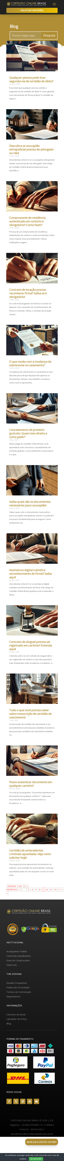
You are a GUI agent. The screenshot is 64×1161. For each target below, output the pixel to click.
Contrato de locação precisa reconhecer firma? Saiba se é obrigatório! (28, 293)
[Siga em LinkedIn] (29, 1101)
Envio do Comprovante (18, 960)
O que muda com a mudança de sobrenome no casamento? (30, 363)
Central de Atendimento (18, 955)
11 (60, 889)
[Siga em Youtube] (36, 1101)
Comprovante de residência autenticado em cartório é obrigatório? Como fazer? (27, 221)
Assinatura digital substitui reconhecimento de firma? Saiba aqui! (30, 573)
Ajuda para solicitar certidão (42, 1141)
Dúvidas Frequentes (16, 982)
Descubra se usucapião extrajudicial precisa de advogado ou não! (31, 149)
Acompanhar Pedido (16, 951)
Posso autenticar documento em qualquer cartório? (30, 784)
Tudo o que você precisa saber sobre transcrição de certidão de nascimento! (30, 713)
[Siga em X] (16, 1101)
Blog (8, 1023)
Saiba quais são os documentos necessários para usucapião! (29, 503)
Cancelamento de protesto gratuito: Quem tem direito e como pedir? (28, 433)
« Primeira (17, 888)
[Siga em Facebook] (9, 1101)
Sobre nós (11, 964)
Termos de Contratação (18, 991)
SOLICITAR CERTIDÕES (32, 10)
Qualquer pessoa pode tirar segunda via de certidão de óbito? (31, 79)
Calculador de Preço (16, 1018)
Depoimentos (13, 996)
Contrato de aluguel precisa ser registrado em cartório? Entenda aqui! (30, 645)
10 (55, 889)
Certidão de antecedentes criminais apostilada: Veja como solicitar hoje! (30, 854)
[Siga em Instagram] (22, 1101)
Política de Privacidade (17, 987)
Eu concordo (36, 1159)
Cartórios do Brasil (15, 1014)
